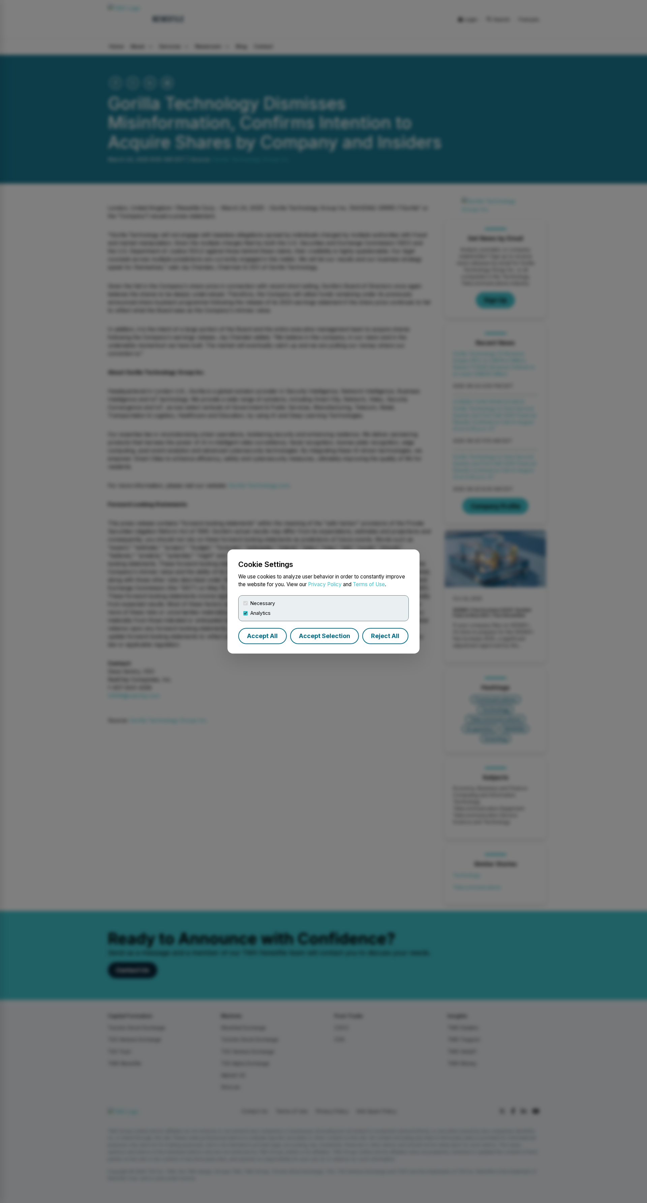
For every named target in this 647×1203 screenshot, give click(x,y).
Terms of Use (369, 584)
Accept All (262, 635)
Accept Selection (324, 635)
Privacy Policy (325, 584)
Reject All (385, 635)
